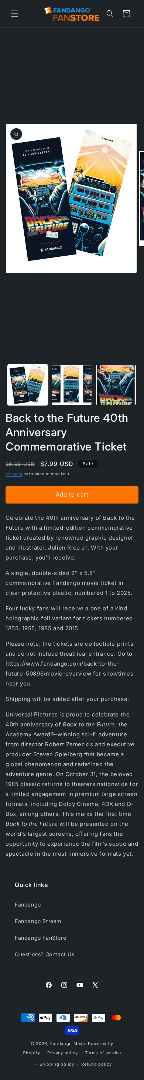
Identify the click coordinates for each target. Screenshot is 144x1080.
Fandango (28, 904)
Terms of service (103, 1052)
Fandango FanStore (40, 938)
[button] (15, 14)
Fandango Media (68, 1043)
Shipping (14, 473)
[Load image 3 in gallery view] (116, 385)
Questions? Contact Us (45, 954)
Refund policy (96, 1064)
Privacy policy (62, 1052)
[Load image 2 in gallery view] (72, 385)
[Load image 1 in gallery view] (27, 385)
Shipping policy (57, 1064)
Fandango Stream (38, 921)
